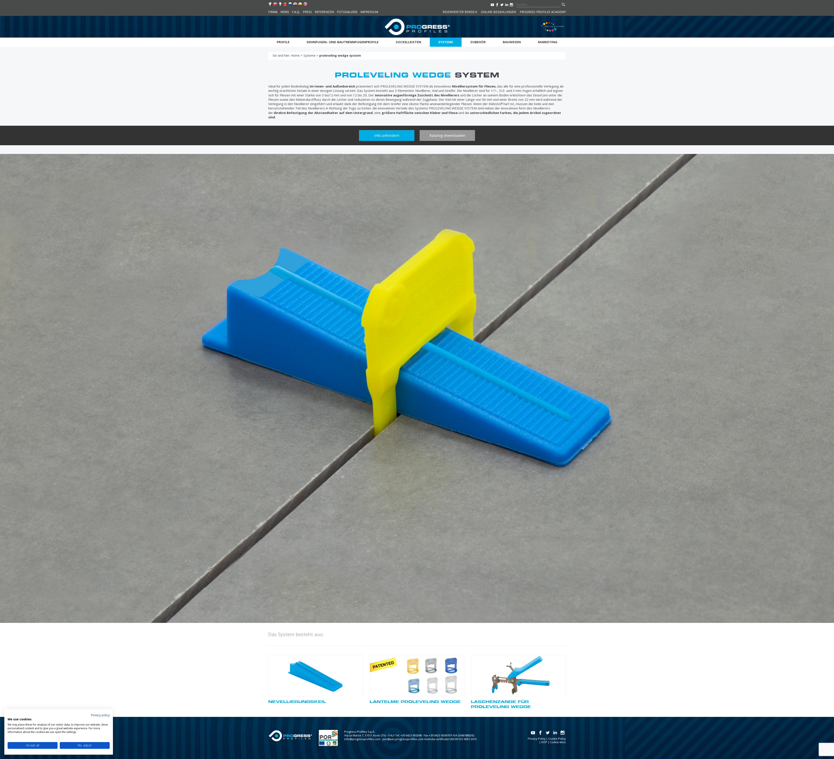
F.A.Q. (296, 12)
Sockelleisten (408, 42)
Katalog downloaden (447, 135)
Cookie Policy (557, 739)
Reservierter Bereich (460, 12)
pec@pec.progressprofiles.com (403, 739)
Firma (273, 12)
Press (307, 12)
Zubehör (478, 42)
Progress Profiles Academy (543, 12)
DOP (544, 742)
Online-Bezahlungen (498, 12)
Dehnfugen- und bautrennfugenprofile (343, 42)
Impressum (369, 12)
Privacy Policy (537, 739)
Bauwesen (512, 42)
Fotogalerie (347, 12)
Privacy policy (100, 715)
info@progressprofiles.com (362, 739)
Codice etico (558, 742)
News (284, 12)
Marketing (547, 42)
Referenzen (324, 12)
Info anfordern (386, 135)
